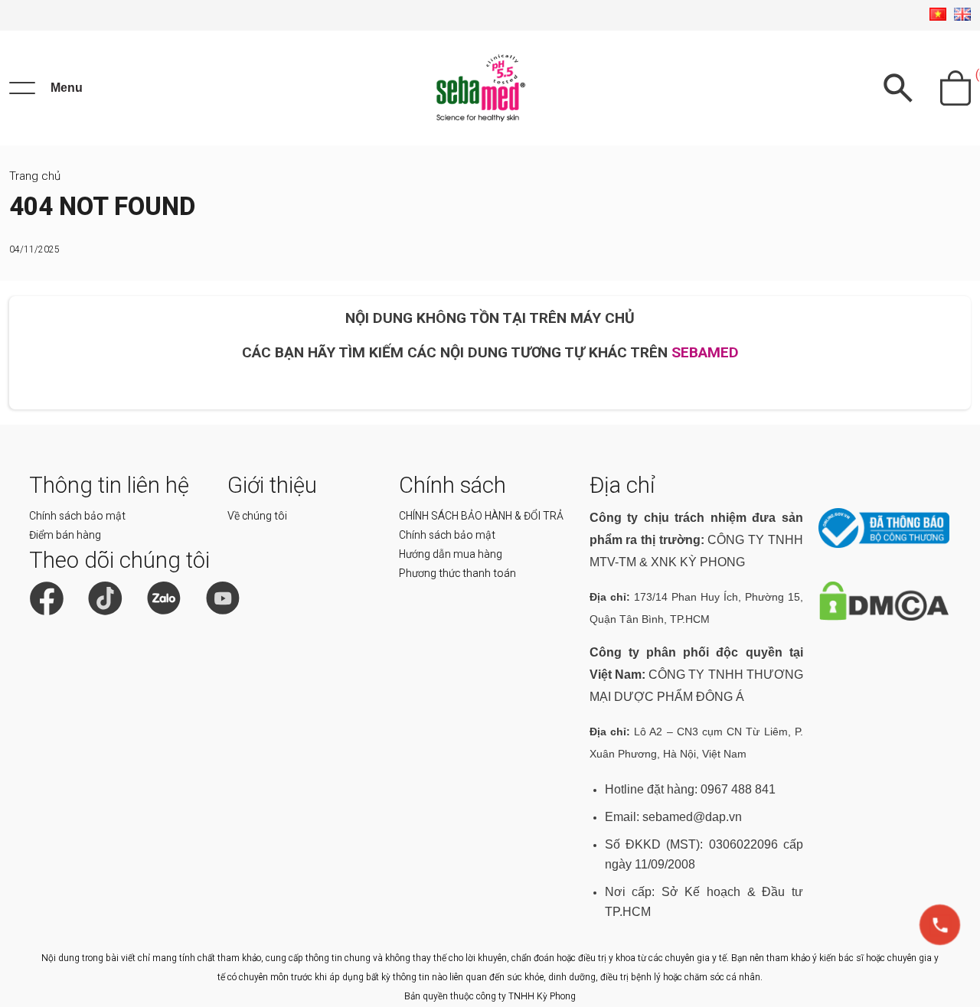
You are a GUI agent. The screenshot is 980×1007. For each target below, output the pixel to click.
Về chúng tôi (257, 516)
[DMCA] (884, 617)
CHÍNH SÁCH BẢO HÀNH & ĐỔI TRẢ (481, 516)
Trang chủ (34, 176)
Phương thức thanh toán (457, 573)
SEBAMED (705, 352)
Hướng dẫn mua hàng (450, 554)
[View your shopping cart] (955, 88)
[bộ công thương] (884, 544)
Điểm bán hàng (65, 535)
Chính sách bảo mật (77, 516)
